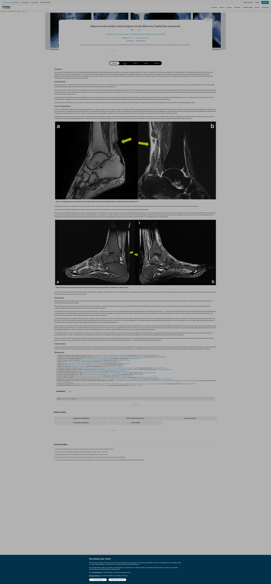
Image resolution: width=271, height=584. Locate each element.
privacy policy (97, 572)
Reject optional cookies (117, 579)
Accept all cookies (98, 579)
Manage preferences (94, 575)
